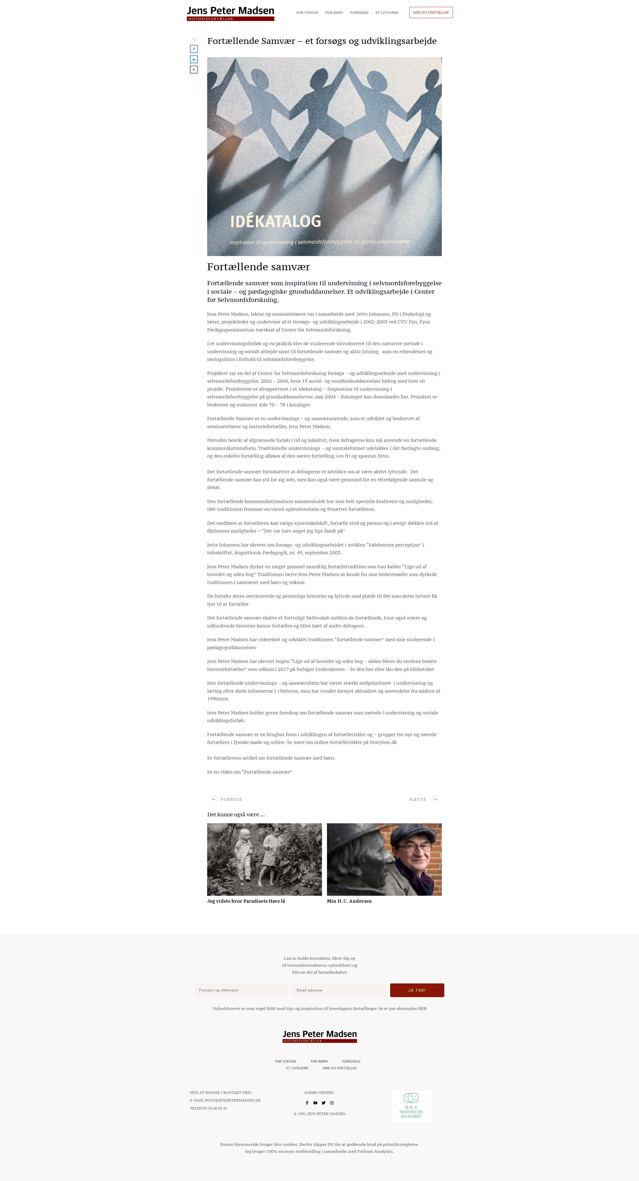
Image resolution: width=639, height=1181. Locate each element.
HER (422, 1008)
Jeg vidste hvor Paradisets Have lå (264, 866)
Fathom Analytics (375, 1151)
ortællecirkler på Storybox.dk (364, 742)
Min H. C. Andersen (384, 866)
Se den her (361, 669)
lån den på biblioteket (409, 669)
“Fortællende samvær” (267, 772)
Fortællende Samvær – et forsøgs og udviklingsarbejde (322, 40)
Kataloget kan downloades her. (376, 397)
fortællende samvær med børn (300, 758)
